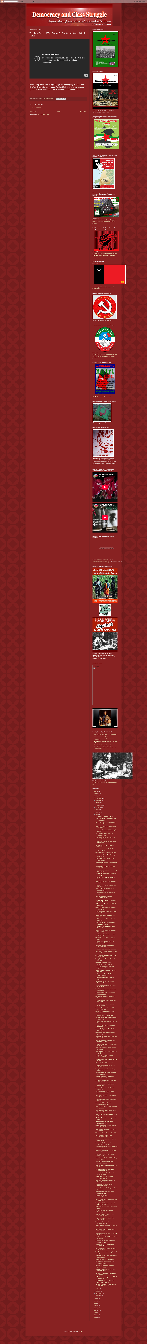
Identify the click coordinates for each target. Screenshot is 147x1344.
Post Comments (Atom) (43, 114)
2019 (95, 791)
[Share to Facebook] (63, 99)
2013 (95, 1305)
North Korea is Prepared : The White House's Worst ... (105, 849)
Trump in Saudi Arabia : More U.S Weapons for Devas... (105, 942)
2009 (95, 1315)
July (97, 809)
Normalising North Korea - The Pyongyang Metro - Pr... (104, 1143)
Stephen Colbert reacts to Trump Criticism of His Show (104, 1122)
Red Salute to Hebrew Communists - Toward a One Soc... (105, 923)
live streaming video (103, 560)
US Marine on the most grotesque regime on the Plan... (105, 967)
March (97, 1291)
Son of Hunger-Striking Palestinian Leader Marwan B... (105, 1077)
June (97, 812)
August (98, 807)
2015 (95, 1301)
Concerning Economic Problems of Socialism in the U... (105, 1012)
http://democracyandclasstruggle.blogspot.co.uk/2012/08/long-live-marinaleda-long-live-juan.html (104, 356)
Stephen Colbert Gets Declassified (105, 1063)
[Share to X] (61, 99)
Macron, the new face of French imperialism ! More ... (104, 1184)
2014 (95, 1303)
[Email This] (57, 99)
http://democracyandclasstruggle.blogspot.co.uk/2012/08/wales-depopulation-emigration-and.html (104, 221)
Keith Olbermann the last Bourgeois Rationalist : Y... (105, 1181)
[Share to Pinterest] (65, 99)
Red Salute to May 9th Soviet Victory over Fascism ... (105, 1230)
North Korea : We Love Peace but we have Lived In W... (106, 823)
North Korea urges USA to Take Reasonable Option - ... (104, 1136)
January (98, 1295)
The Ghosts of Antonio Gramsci (102, 745)
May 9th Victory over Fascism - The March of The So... (105, 1218)
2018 (95, 793)
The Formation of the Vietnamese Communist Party (105, 834)
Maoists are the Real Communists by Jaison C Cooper (105, 993)
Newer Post (33, 111)
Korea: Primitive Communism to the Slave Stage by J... (105, 1262)
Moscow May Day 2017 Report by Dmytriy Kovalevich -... (105, 1281)
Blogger (81, 1331)
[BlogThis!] (59, 99)
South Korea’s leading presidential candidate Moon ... (105, 1245)
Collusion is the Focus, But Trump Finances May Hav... (105, 974)
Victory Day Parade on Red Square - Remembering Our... (105, 1222)
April (97, 1289)
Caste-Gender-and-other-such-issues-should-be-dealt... (106, 1126)
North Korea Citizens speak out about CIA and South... (106, 1249)
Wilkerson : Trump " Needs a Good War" (106, 1133)
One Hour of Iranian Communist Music (106, 852)
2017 (95, 796)
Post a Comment (36, 107)
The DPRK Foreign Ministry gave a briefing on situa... (105, 1162)
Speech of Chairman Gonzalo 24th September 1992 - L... (105, 1008)
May (97, 814)
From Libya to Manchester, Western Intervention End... (105, 838)
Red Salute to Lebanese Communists (106, 949)
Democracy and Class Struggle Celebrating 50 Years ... (104, 897)
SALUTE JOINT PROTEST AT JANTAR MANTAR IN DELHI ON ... (106, 1285)
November (99, 800)
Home (58, 111)
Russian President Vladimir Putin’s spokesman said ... (105, 1192)
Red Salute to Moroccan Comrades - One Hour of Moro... (105, 982)
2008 (95, 1317)
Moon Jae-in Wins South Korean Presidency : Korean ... (104, 1211)
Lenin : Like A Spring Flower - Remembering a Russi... (103, 1103)
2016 (95, 1298)
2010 (95, 1312)
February (98, 1293)
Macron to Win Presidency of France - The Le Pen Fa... (106, 1241)
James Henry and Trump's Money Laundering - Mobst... (105, 1092)
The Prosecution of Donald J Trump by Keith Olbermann (106, 1073)
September (99, 805)
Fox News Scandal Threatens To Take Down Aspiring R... (106, 1081)
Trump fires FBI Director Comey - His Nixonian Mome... (105, 1203)
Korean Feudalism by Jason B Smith (105, 1259)
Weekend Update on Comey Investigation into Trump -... (104, 963)
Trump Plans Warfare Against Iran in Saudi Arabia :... (105, 927)
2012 (95, 1308)
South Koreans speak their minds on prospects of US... (105, 1270)
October (98, 802)
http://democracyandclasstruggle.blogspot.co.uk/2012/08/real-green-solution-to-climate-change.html (104, 255)
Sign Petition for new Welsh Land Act (102, 397)
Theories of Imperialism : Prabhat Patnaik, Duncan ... (104, 1056)
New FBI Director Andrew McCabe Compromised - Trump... (105, 1169)
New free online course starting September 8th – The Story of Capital (105, 735)
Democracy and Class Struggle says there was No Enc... (105, 1041)
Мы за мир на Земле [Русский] (104, 816)
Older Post (83, 111)
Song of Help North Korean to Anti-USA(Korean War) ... (105, 1215)
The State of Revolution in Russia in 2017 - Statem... (105, 1004)
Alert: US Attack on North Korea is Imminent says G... (105, 889)
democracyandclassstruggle (101, 562)
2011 (95, 1310)
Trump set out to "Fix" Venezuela (104, 1015)
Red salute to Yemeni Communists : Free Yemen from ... (105, 946)
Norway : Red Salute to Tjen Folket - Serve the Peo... (105, 1266)
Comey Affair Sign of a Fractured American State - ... (104, 1177)
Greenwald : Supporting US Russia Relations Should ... (105, 1173)
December (99, 798)
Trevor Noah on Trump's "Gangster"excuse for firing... (104, 1196)
